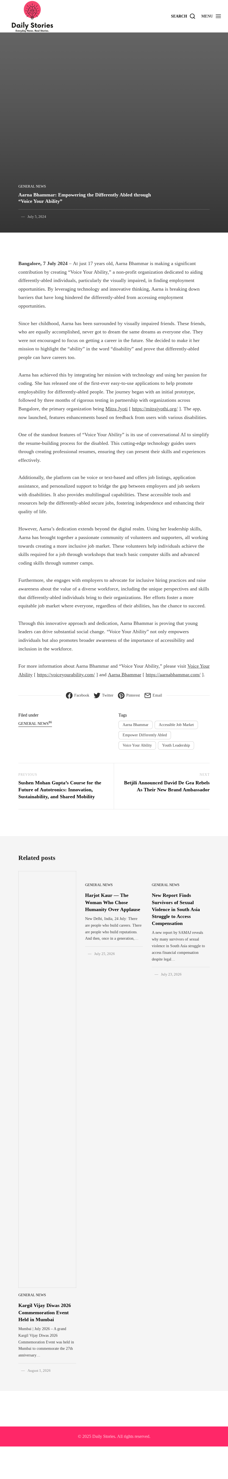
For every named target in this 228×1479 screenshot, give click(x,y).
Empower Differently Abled (145, 735)
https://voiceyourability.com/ (66, 674)
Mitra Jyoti (116, 408)
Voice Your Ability (137, 745)
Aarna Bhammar (124, 674)
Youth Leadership (176, 745)
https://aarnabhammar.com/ (173, 674)
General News (32, 186)
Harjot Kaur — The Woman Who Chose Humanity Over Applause (112, 902)
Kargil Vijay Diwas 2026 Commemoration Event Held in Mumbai (44, 1312)
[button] (211, 16)
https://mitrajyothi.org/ (155, 408)
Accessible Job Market (176, 725)
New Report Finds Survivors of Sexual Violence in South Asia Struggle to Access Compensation (176, 909)
